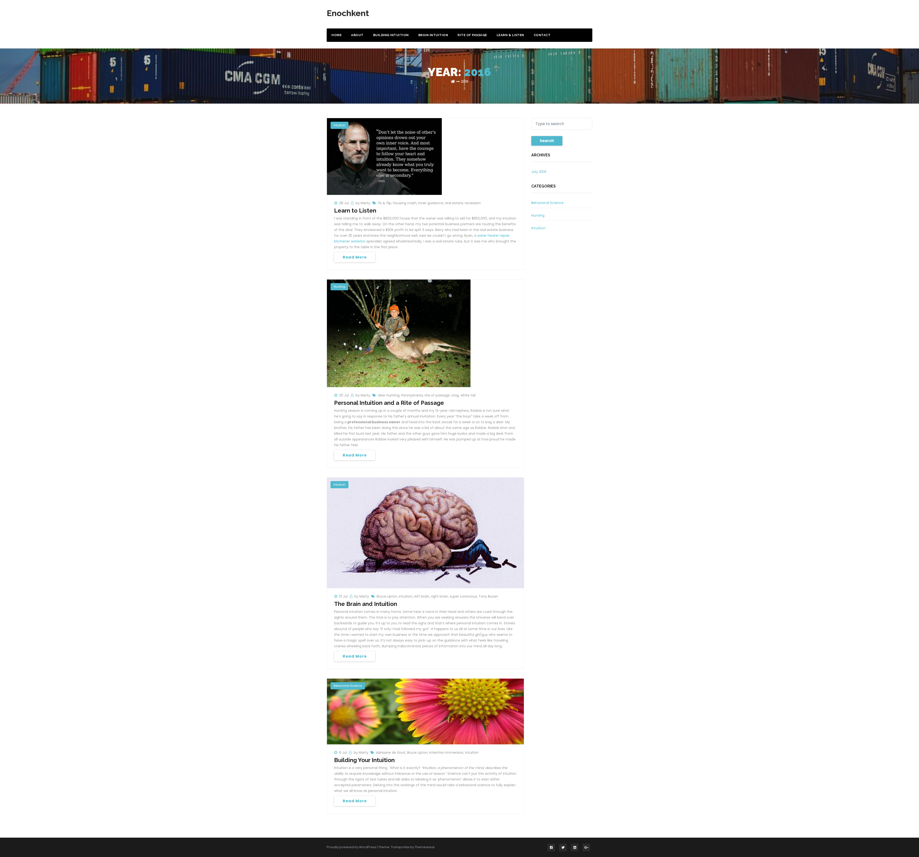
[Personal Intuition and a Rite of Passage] (399, 332)
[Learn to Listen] (384, 156)
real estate (454, 203)
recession (473, 203)
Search (547, 140)
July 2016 (538, 171)
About (357, 35)
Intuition (339, 125)
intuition (406, 596)
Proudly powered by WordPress (352, 847)
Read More (355, 257)
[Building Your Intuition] (425, 711)
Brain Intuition (433, 35)
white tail (468, 395)
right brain (439, 596)
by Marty (363, 203)
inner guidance (430, 203)
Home (336, 35)
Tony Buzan (488, 596)
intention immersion (446, 752)
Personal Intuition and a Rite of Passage (389, 402)
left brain (421, 596)
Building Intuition (391, 35)
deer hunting (388, 395)
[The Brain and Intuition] (425, 532)
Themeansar (425, 847)
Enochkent (348, 13)
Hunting (339, 287)
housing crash (404, 203)
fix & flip (384, 203)
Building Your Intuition (364, 760)
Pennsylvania (412, 395)
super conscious (463, 596)
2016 (464, 81)
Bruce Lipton (387, 596)
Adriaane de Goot (390, 752)
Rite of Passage (472, 35)
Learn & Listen (510, 35)
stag (455, 395)
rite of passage (437, 395)
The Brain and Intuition (365, 603)
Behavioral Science (348, 686)
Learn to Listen (355, 210)
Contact (542, 35)
